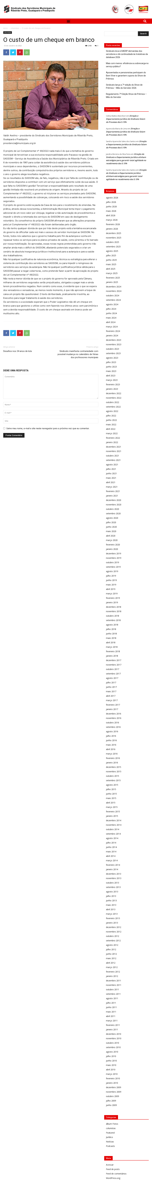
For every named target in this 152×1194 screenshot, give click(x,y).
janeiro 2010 (112, 1082)
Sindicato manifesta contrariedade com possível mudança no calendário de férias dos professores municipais (78, 354)
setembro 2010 (113, 1047)
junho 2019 (111, 580)
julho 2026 (111, 202)
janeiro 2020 (112, 549)
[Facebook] (6, 52)
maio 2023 (111, 371)
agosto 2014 (112, 838)
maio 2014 (111, 851)
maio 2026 (111, 211)
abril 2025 (110, 268)
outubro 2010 (112, 1042)
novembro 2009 (113, 1091)
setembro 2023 (113, 353)
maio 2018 (111, 638)
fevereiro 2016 (113, 758)
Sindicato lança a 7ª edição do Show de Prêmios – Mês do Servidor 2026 (124, 86)
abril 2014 (110, 856)
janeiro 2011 (112, 1029)
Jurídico (109, 1137)
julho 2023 (111, 362)
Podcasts (110, 1146)
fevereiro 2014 (113, 864)
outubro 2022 (112, 402)
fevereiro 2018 (113, 651)
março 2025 (112, 273)
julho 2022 (111, 415)
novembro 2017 (113, 664)
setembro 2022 (113, 406)
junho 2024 (111, 313)
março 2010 (112, 1074)
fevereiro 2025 (113, 277)
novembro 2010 (113, 1038)
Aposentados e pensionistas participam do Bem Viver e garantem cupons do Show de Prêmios (126, 75)
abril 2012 (110, 962)
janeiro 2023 (112, 388)
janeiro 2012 (112, 976)
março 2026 (112, 219)
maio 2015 (111, 798)
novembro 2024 (113, 291)
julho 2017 (111, 682)
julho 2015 (111, 789)
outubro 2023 (112, 348)
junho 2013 (111, 900)
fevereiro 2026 (113, 224)
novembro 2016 (113, 718)
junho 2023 (111, 366)
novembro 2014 (113, 824)
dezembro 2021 (113, 446)
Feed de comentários (116, 1173)
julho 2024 (111, 308)
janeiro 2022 (112, 442)
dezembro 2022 (113, 393)
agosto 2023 (112, 357)
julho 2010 (111, 1056)
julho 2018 (111, 629)
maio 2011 (111, 1011)
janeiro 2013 (112, 922)
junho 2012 (111, 953)
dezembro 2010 (113, 1034)
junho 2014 (111, 847)
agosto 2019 (112, 571)
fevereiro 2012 (113, 971)
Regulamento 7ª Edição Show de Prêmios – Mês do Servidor (126, 95)
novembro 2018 (113, 611)
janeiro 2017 (112, 709)
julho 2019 (111, 575)
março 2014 (112, 860)
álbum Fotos (112, 1123)
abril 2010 (110, 1069)
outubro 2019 (112, 562)
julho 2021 (111, 469)
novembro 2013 (113, 878)
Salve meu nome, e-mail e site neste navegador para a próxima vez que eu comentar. (47, 428)
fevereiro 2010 (113, 1078)
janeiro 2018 (112, 655)
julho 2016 (111, 735)
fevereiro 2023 (113, 384)
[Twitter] (13, 52)
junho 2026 (111, 206)
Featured (110, 1132)
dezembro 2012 (113, 927)
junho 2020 (111, 526)
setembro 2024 (113, 299)
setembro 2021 (113, 460)
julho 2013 (111, 896)
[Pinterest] (20, 52)
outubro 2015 (112, 775)
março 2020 (112, 540)
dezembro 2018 (113, 606)
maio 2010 (111, 1065)
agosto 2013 (112, 891)
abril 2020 (110, 535)
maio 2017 (111, 691)
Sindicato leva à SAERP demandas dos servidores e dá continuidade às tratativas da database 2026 (127, 54)
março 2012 (112, 967)
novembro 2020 (113, 504)
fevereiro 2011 (113, 1025)
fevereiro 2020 (113, 544)
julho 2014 (111, 842)
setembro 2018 (113, 620)
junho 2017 (111, 687)
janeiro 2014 (112, 869)
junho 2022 (111, 420)
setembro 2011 (113, 993)
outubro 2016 (112, 722)
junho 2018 (111, 633)
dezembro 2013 (113, 873)
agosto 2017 (112, 678)
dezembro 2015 (113, 767)
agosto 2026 (112, 197)
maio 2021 (111, 477)
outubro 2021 (112, 455)
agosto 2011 (112, 998)
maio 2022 (111, 424)
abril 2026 (110, 215)
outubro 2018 (112, 615)
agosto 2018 (112, 624)
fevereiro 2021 (113, 491)
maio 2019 (111, 584)
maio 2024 (111, 317)
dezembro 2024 (113, 286)
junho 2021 (111, 473)
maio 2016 (111, 744)
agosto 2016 (112, 731)
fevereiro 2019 (113, 598)
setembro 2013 (113, 887)
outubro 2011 (112, 989)
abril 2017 (110, 695)
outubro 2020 (112, 509)
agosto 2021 (112, 464)
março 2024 (112, 326)
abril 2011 (110, 1016)
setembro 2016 (113, 727)
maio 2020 (111, 531)
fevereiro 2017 (113, 704)
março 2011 (112, 1020)
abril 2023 (110, 375)
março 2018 (112, 646)
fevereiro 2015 (113, 811)
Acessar (110, 1164)
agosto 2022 (112, 411)
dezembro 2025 (113, 233)
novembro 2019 (113, 558)
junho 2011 (111, 1007)
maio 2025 (111, 264)
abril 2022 (110, 429)
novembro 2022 (113, 397)
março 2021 (112, 486)
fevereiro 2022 (113, 437)
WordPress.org (113, 1178)
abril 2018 (110, 642)
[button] (68, 21)
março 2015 (112, 807)
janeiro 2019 (112, 602)
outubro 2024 (112, 295)
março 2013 (112, 913)
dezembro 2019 (113, 553)
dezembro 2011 (113, 980)
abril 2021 (110, 482)
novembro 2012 (113, 931)
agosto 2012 (112, 945)
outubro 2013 (112, 882)
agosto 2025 (112, 251)
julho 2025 (111, 255)
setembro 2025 (113, 246)
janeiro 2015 (112, 816)
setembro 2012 (113, 940)
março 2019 (112, 593)
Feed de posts (113, 1169)
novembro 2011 (113, 985)
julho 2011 (111, 1002)
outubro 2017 (112, 669)
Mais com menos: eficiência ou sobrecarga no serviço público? (127, 65)
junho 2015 (111, 793)
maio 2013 (111, 905)
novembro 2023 (113, 344)
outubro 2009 (112, 1096)
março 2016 (112, 753)
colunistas (15, 28)
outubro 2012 (112, 936)
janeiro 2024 (112, 335)
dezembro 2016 (113, 713)
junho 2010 (111, 1060)
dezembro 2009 (113, 1087)
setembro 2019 (113, 566)
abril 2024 (110, 322)
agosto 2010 (112, 1051)
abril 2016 (110, 749)
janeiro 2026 (112, 228)
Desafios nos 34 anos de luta (17, 351)
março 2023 (112, 380)
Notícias (110, 1141)
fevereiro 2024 (113, 331)
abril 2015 (110, 802)
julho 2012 (111, 949)
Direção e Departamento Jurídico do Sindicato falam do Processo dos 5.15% (125, 118)
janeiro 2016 (112, 762)
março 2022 (112, 433)
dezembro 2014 (113, 820)
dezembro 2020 (113, 500)
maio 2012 (111, 958)
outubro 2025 (112, 242)
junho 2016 (111, 740)
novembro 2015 (113, 771)
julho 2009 (111, 1100)
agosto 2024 (112, 304)
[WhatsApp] (27, 52)
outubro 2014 (112, 829)
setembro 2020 (113, 513)
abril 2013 (110, 909)
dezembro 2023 (113, 340)
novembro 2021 (113, 451)
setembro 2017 (113, 673)
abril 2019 (110, 589)
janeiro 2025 (112, 282)
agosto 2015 (112, 784)
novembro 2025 (113, 237)
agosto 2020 (112, 517)
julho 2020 (111, 522)
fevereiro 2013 (113, 918)
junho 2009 (111, 1105)
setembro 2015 (113, 780)
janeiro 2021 (112, 495)
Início (5, 28)
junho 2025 (111, 259)
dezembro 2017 (113, 660)
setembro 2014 (113, 833)
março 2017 (112, 700)
